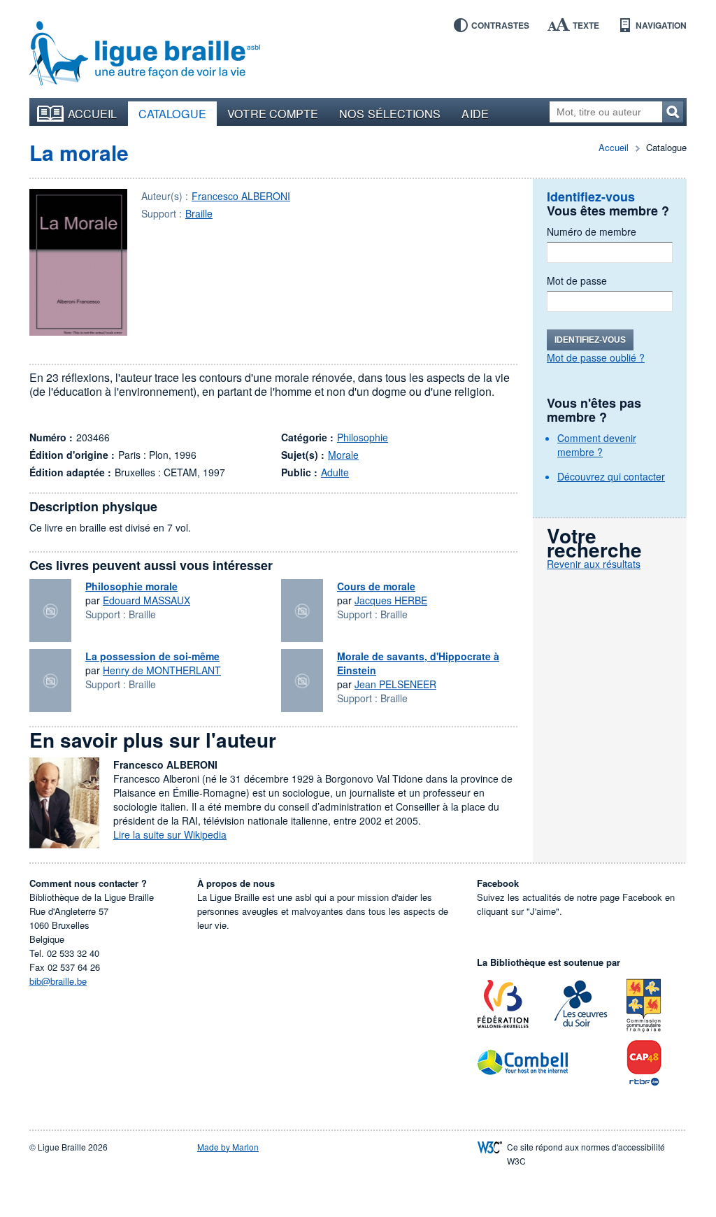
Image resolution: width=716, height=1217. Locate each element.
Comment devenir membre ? (596, 445)
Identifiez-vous (590, 340)
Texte (586, 25)
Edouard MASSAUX (146, 600)
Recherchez (672, 111)
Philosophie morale (131, 586)
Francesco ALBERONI (241, 196)
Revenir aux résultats (593, 564)
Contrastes (500, 25)
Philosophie (362, 437)
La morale (79, 152)
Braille (199, 213)
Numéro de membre (591, 232)
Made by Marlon (228, 1147)
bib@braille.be (58, 981)
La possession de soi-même (152, 656)
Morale (343, 455)
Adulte (335, 472)
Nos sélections (390, 113)
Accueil (92, 113)
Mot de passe (577, 280)
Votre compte (272, 113)
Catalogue (172, 113)
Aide (474, 113)
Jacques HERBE (391, 600)
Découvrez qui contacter (611, 476)
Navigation (661, 25)
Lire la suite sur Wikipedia (170, 834)
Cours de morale (376, 586)
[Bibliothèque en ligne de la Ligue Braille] (144, 53)
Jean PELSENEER (395, 684)
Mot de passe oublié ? (596, 357)
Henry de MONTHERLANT (162, 670)
